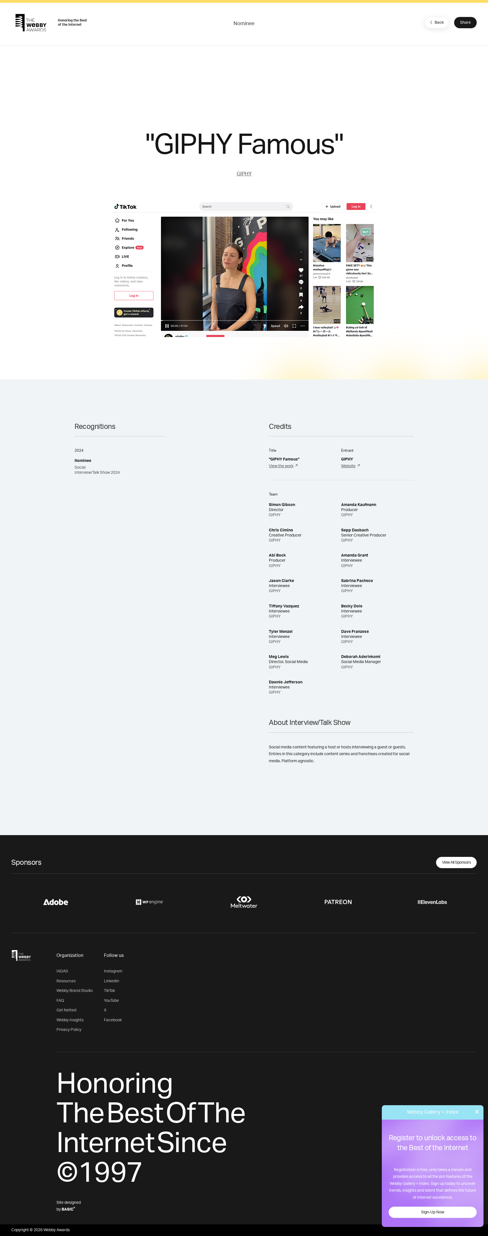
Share (465, 23)
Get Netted (66, 1010)
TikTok (109, 991)
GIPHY (244, 174)
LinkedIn (111, 981)
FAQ (60, 1001)
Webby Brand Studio (74, 991)
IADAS (62, 971)
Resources (66, 981)
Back (439, 23)
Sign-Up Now (432, 1212)
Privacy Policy (68, 1030)
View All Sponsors (456, 862)
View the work (281, 466)
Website (348, 466)
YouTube (111, 1001)
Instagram (113, 971)
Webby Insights (70, 1020)
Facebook (113, 1020)
